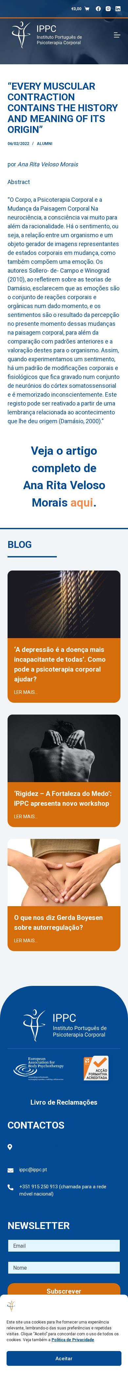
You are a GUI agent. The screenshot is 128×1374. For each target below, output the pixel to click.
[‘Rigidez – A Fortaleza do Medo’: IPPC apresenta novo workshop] (64, 777)
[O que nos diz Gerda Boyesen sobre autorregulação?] (64, 901)
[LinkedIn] (118, 8)
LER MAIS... (26, 692)
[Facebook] (98, 8)
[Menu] (117, 35)
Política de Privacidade (73, 1340)
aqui (82, 503)
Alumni (44, 143)
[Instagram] (108, 8)
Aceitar (64, 1359)
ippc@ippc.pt (33, 1170)
